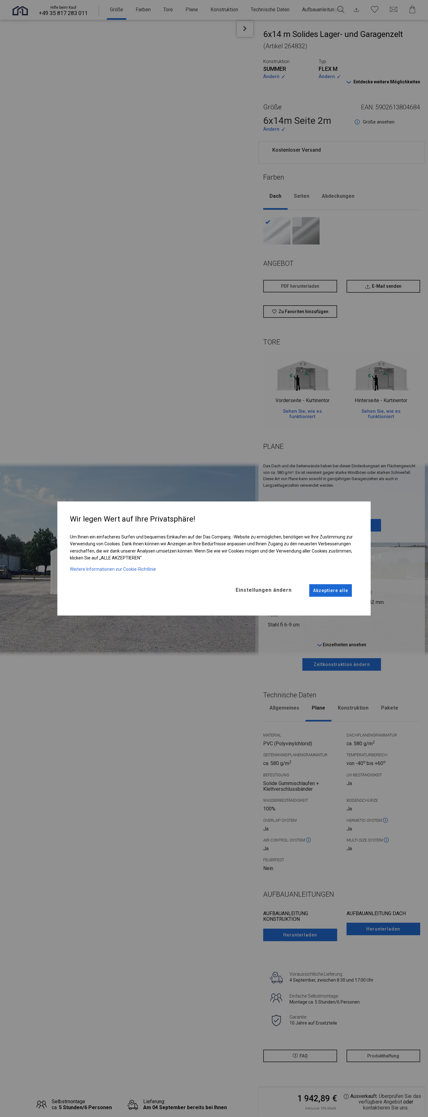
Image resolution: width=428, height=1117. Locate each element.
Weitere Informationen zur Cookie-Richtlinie (113, 569)
